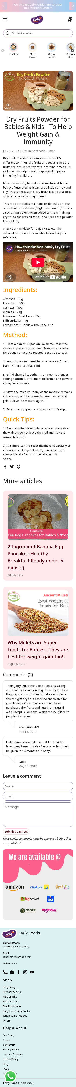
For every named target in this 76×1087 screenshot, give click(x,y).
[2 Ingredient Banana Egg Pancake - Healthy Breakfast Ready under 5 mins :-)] (38, 517)
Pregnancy (9, 987)
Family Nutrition (12, 1006)
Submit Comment (16, 831)
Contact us (9, 1045)
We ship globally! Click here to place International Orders (38, 6)
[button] (69, 20)
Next (72, 50)
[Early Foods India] (37, 18)
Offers (7, 1020)
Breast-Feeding (12, 992)
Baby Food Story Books (16, 1011)
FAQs (6, 1068)
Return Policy (10, 1059)
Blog (5, 1064)
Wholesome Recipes (15, 1015)
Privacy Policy (11, 1049)
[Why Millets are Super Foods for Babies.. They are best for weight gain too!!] (38, 613)
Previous (3, 50)
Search (7, 1040)
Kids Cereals (10, 1001)
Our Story (8, 1035)
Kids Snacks (10, 996)
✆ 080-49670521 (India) (16, 946)
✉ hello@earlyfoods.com (17, 957)
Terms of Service (13, 1054)
